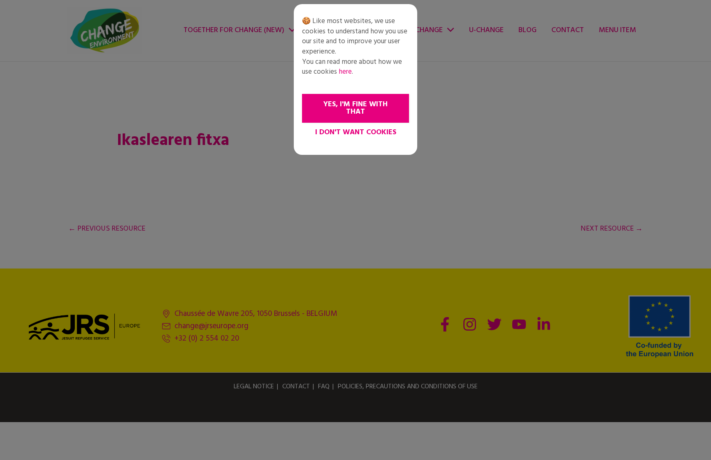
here (345, 71)
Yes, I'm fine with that (355, 108)
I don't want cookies (355, 132)
